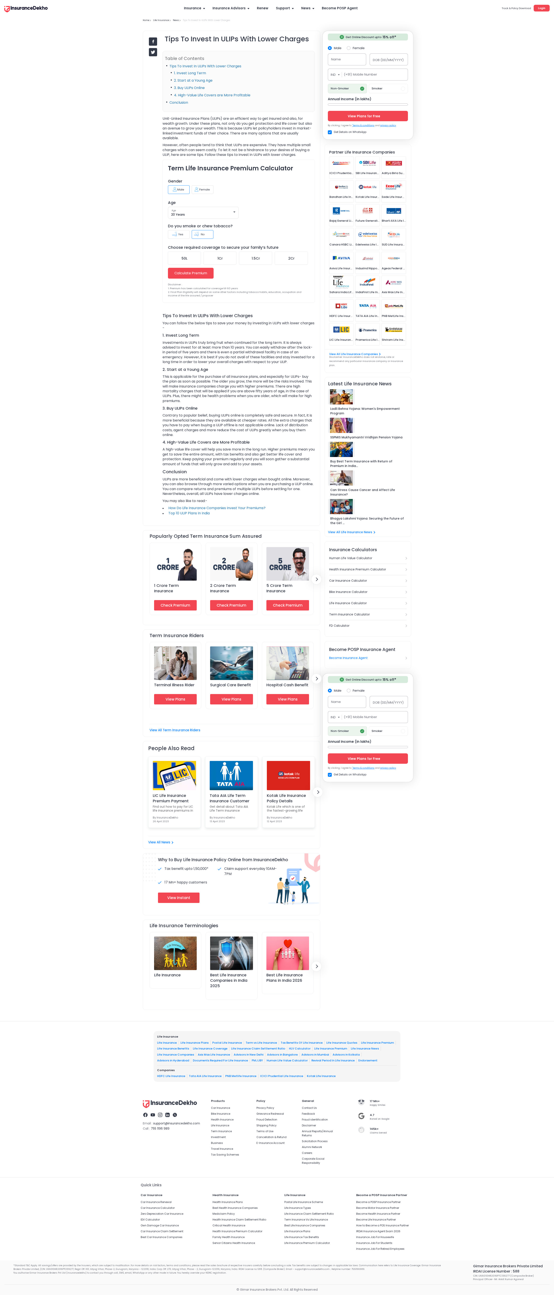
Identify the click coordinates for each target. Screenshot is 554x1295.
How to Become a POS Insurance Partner (382, 1225)
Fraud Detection (266, 1119)
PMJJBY (257, 1060)
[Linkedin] (167, 1115)
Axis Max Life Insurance (214, 1054)
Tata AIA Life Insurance (205, 1076)
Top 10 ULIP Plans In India (189, 513)
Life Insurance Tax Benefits (301, 1237)
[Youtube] (152, 1115)
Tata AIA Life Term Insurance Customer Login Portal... (230, 798)
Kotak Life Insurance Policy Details (286, 798)
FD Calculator (339, 625)
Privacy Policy (265, 1108)
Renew (262, 8)
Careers (307, 1153)
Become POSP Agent (340, 8)
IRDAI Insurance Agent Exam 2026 (378, 1231)
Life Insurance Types (297, 1208)
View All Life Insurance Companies (353, 354)
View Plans (175, 699)
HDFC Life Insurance (171, 1076)
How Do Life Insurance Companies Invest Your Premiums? (217, 507)
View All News (159, 842)
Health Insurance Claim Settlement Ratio (239, 1219)
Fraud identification (315, 1119)
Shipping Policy (266, 1125)
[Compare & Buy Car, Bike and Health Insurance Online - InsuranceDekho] (26, 9)
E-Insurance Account (270, 1143)
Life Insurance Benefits (173, 1048)
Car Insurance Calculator (348, 580)
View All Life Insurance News (350, 532)
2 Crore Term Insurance (223, 588)
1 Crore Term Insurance (166, 588)
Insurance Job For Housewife (375, 1237)
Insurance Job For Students (374, 1243)
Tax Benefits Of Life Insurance (302, 1042)
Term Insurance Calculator (349, 614)
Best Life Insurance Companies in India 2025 (228, 980)
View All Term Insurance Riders (175, 730)
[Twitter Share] (153, 52)
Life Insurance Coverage (210, 1048)
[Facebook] (145, 1115)
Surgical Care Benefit (230, 685)
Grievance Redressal (270, 1114)
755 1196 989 (160, 1128)
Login (541, 8)
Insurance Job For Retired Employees (380, 1249)
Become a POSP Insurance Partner (378, 1202)
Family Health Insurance (229, 1237)
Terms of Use (264, 1131)
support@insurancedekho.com (176, 1123)
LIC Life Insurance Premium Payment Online (171, 798)
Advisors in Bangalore (282, 1054)
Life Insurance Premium (377, 1042)
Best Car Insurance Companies (161, 1237)
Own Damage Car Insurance (160, 1225)
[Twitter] (174, 1115)
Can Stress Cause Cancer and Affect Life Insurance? (362, 492)
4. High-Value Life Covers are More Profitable (212, 95)
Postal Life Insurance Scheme (303, 1202)
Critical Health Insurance (229, 1225)
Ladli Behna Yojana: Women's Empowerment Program (365, 411)
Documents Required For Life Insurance (220, 1060)
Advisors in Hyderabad (173, 1060)
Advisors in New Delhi (248, 1054)
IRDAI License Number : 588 (496, 1271)
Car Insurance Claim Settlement (162, 1231)
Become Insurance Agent (348, 658)
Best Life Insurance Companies (304, 1225)
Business (217, 1143)
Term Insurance (221, 1131)
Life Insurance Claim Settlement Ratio (258, 1048)
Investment (218, 1137)
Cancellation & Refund (271, 1137)
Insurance (192, 8)
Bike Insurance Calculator (348, 592)
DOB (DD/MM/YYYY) (388, 60)
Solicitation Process (315, 1141)
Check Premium (175, 605)
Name (336, 59)
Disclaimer (309, 1125)
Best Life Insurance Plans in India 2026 (284, 977)
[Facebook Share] (153, 41)
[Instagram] (160, 1115)
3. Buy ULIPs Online (189, 87)
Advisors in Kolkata (346, 1054)
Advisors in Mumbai (315, 1054)
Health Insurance (222, 1119)
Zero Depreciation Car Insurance (162, 1214)
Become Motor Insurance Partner (377, 1208)
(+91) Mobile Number (360, 74)
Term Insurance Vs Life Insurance (306, 1219)
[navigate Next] (316, 579)
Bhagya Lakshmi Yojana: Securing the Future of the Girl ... (367, 520)
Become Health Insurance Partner (378, 1214)
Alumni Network (312, 1147)
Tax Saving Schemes (225, 1154)
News (306, 8)
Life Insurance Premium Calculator (307, 1243)
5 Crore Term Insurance (279, 588)
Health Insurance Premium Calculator (357, 569)
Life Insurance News (365, 1048)
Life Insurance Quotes (341, 1042)
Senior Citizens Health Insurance (234, 1243)
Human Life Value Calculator (350, 558)
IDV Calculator (150, 1219)
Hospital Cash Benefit (287, 685)
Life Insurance (167, 975)
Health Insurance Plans (228, 1202)
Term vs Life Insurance (261, 1042)
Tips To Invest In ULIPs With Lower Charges (205, 66)
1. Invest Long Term (190, 73)
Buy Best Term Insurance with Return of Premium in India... (361, 463)
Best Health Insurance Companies (235, 1208)
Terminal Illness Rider (174, 685)
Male (337, 48)
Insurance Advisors (229, 8)
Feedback (308, 1114)
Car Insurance (220, 1108)
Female (359, 48)
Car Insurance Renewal (156, 1202)
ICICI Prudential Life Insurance (281, 1076)
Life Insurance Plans (194, 1042)
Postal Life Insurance (227, 1042)
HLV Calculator (300, 1048)
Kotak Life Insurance (321, 1076)
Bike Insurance (220, 1114)
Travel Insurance (222, 1149)
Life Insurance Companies (175, 1054)
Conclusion (178, 102)
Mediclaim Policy (224, 1214)
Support (283, 8)
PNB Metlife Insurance (240, 1076)
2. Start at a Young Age (193, 80)
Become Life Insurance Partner (376, 1219)
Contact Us (309, 1108)
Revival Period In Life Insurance (333, 1060)
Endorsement (367, 1060)
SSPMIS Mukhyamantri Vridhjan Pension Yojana (366, 437)
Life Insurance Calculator (348, 603)
